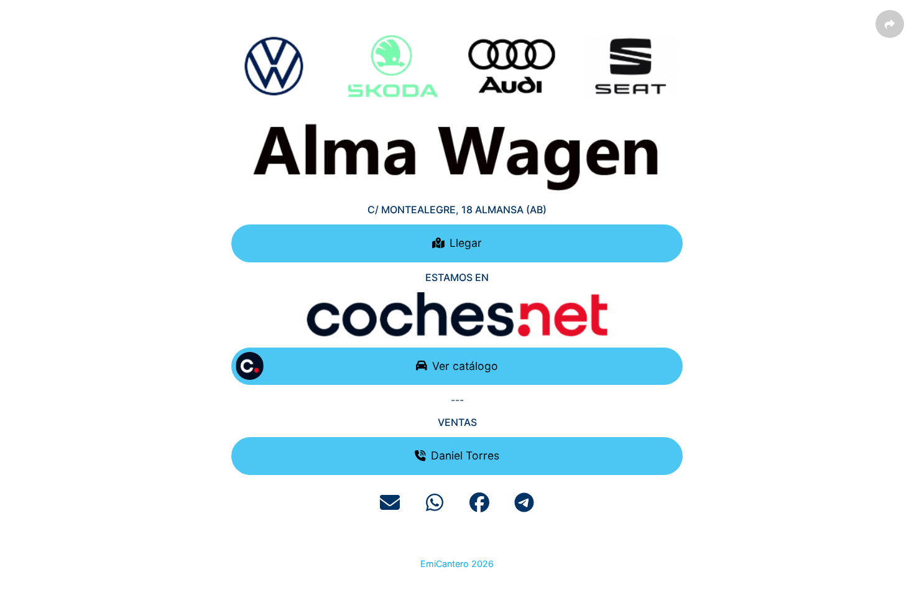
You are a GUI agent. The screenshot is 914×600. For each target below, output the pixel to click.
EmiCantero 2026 (457, 563)
